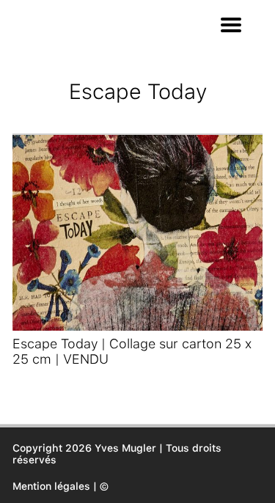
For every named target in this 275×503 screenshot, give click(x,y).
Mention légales (51, 486)
